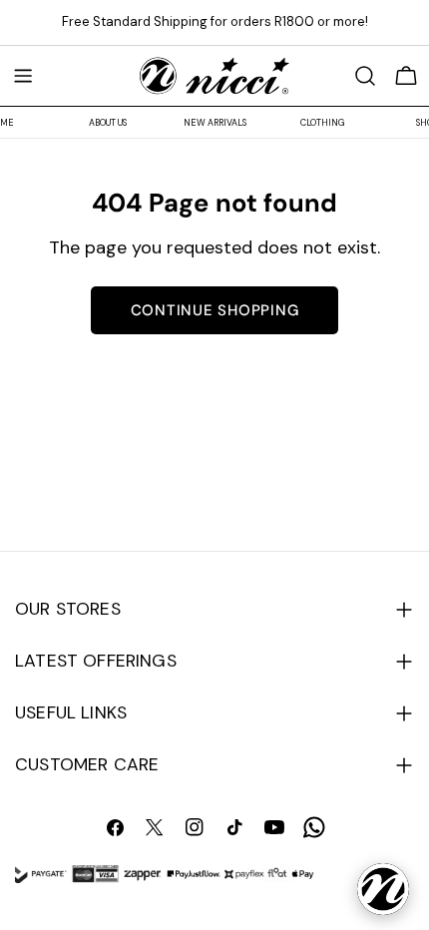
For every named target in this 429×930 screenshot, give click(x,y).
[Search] (365, 76)
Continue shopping (215, 310)
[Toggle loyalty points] (383, 889)
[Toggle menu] (23, 76)
